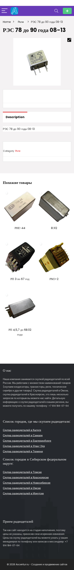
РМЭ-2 (54, 279)
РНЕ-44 (20, 228)
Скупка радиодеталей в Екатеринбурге (27, 441)
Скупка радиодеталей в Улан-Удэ (24, 446)
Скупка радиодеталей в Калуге (22, 430)
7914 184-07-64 (67, 11)
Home (7, 22)
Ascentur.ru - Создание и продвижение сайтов (41, 564)
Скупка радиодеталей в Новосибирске (26, 483)
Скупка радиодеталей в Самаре (23, 435)
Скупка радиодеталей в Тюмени (23, 451)
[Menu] (4, 11)
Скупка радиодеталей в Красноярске (26, 477)
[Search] (56, 11)
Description (15, 117)
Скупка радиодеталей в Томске (22, 472)
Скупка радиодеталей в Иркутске (23, 493)
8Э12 (54, 228)
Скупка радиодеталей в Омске (22, 488)
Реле (21, 22)
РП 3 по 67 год (19, 279)
